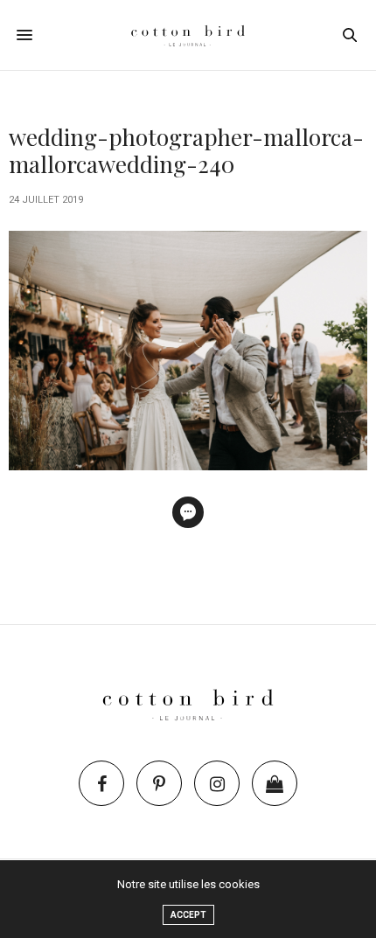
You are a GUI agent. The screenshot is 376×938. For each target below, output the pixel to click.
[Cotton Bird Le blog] (188, 34)
